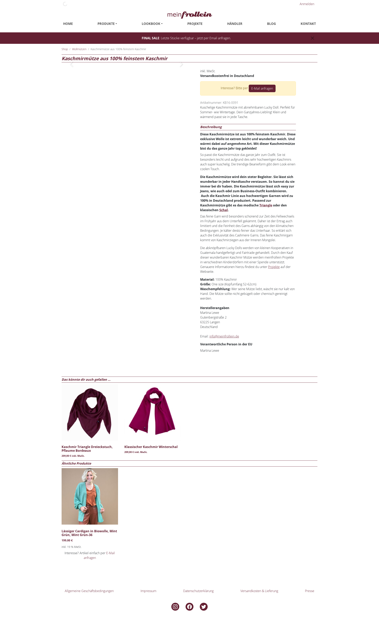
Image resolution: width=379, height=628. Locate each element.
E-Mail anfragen (262, 88)
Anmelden (307, 4)
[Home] (189, 14)
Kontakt (308, 24)
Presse (309, 591)
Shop (65, 49)
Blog (271, 24)
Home (68, 24)
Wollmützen (79, 49)
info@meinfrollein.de (224, 336)
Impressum (148, 591)
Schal (223, 210)
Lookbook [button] (151, 24)
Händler (234, 24)
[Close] (312, 38)
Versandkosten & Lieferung (259, 591)
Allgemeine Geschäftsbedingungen (89, 591)
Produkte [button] (106, 24)
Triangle (265, 205)
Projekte (195, 24)
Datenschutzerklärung (198, 591)
